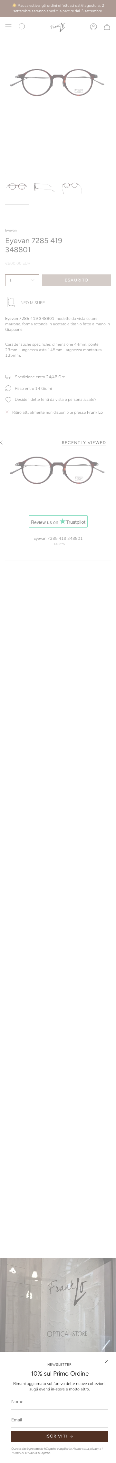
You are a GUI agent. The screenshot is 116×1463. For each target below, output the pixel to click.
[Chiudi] (106, 1362)
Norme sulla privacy (85, 1449)
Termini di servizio (22, 1453)
